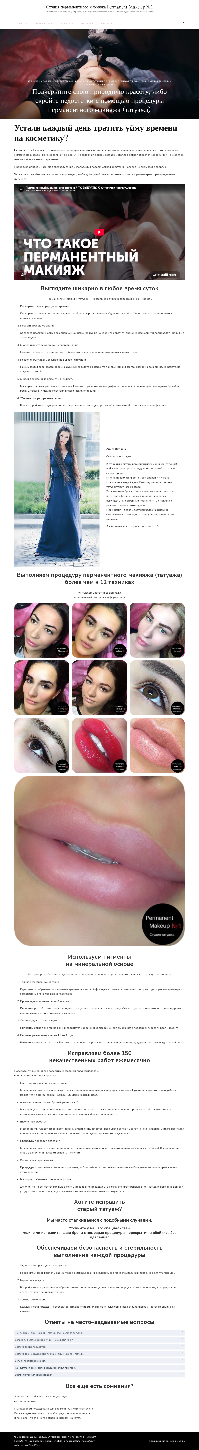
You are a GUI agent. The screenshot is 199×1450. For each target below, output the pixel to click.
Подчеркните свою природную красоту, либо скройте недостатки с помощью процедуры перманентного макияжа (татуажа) (99, 100)
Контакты (87, 23)
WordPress (34, 1445)
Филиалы (106, 23)
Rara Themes (82, 1441)
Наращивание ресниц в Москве (167, 1441)
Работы (22, 23)
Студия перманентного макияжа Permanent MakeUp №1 (99, 7)
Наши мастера (43, 23)
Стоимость (66, 23)
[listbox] (99, 74)
